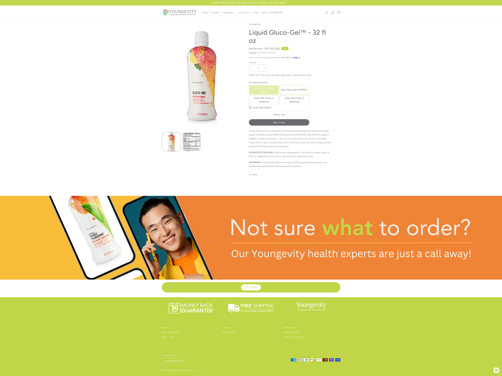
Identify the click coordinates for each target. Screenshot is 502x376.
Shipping (252, 52)
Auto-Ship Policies (170, 332)
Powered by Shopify (187, 370)
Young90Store (173, 370)
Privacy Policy (289, 327)
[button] (229, 12)
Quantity (252, 62)
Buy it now (279, 122)
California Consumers (293, 337)
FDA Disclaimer (229, 332)
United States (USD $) (174, 361)
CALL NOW (251, 287)
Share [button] (254, 174)
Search (165, 327)
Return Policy (168, 337)
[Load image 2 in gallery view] (191, 141)
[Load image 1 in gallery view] (171, 141)
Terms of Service (291, 332)
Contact (226, 327)
